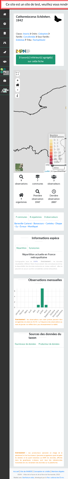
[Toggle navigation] (7, 11)
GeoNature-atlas (28, 477)
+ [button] (18, 80)
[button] (17, 85)
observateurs (51, 217)
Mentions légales (58, 471)
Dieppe (59, 224)
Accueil (16, 471)
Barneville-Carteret (23, 224)
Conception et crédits (42, 471)
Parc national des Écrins (55, 477)
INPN (36, 261)
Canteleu (50, 224)
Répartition (21, 248)
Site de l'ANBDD (26, 471)
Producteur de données (49, 344)
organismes (36, 217)
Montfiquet (33, 227)
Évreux (23, 227)
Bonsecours (39, 224)
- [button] (18, 89)
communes (21, 217)
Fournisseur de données (25, 344)
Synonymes (34, 248)
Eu (17, 227)
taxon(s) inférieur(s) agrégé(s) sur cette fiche (36, 59)
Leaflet (47, 171)
